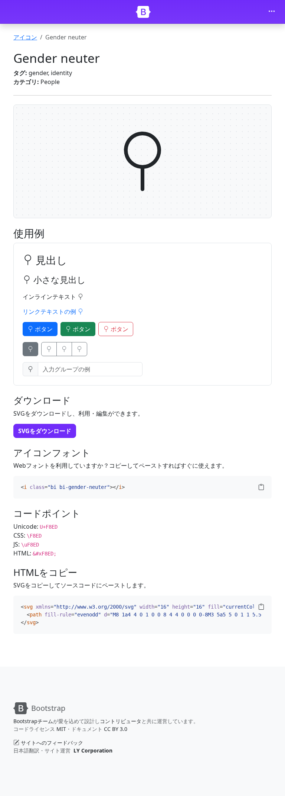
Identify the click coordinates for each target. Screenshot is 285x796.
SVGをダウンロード (44, 431)
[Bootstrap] (143, 11)
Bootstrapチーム (33, 721)
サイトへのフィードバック (52, 742)
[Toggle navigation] (271, 11)
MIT (61, 728)
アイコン (25, 37)
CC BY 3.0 (115, 728)
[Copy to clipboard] (261, 487)
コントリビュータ (120, 721)
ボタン (43, 329)
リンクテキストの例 (50, 311)
